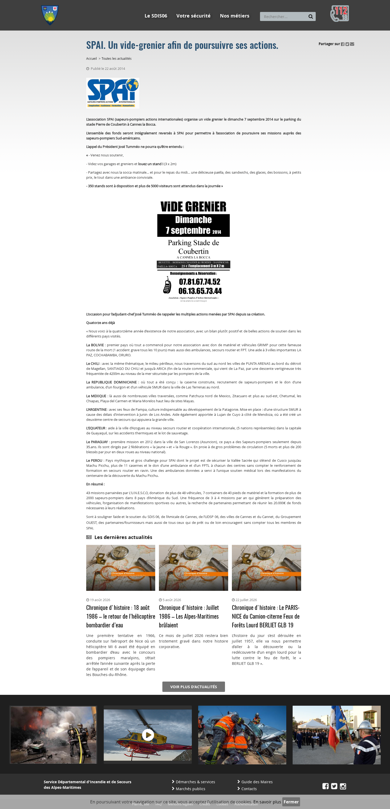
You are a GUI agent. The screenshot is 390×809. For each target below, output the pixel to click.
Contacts (249, 788)
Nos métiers (234, 15)
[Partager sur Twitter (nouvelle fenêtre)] (347, 43)
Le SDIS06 (156, 15)
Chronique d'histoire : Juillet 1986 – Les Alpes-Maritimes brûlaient (189, 616)
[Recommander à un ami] (352, 43)
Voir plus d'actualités (193, 686)
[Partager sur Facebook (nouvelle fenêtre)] (343, 43)
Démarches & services (195, 781)
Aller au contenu (80, 2)
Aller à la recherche (112, 2)
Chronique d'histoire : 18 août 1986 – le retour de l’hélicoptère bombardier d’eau (120, 616)
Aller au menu (51, 2)
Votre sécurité (193, 15)
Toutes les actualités (117, 58)
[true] (311, 16)
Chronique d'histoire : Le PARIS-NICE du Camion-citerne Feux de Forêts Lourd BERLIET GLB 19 (266, 616)
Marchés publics (190, 788)
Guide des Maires (257, 781)
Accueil (91, 58)
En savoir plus (267, 802)
